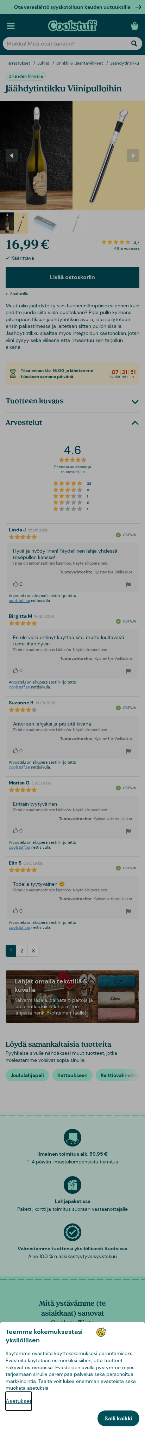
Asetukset (19, 1401)
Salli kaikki (118, 1418)
